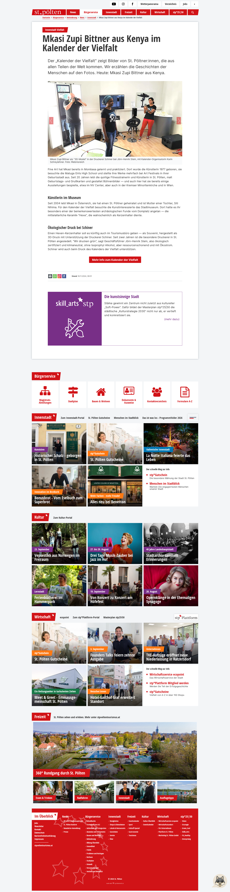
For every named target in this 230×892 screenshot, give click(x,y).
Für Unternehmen (165, 828)
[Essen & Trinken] (53, 792)
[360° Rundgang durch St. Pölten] (115, 751)
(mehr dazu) (171, 319)
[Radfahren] (94, 792)
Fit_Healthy (186, 835)
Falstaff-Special (134, 828)
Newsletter (39, 826)
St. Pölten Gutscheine (99, 418)
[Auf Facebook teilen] (64, 276)
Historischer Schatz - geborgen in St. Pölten (57, 458)
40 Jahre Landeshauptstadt (73, 821)
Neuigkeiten (114, 821)
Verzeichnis (170, 4)
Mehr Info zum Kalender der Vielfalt (115, 259)
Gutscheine (114, 832)
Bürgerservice (91, 12)
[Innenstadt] (136, 792)
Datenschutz (39, 832)
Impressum (39, 839)
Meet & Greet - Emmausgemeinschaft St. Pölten (55, 699)
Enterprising (186, 839)
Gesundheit (91, 846)
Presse (66, 832)
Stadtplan (73, 401)
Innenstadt (111, 12)
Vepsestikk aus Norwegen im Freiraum (57, 557)
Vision (184, 821)
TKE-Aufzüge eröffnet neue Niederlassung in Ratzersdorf (168, 657)
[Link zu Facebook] (133, 4)
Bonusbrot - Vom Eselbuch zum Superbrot (58, 500)
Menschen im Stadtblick (126, 418)
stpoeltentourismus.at (108, 717)
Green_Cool (186, 828)
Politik (89, 850)
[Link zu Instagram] (123, 4)
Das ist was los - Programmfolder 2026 (162, 418)
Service (112, 835)
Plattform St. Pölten (166, 832)
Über (111, 839)
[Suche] (193, 12)
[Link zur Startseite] (49, 12)
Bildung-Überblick (93, 843)
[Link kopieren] (59, 276)
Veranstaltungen (93, 868)
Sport (131, 825)
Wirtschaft (160, 12)
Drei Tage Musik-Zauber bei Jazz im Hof (111, 557)
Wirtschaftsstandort (166, 825)
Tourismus (132, 835)
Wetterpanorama (149, 4)
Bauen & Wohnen (101, 401)
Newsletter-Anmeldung (72, 828)
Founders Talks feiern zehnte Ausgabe (112, 657)
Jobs (185, 4)
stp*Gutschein (158, 474)
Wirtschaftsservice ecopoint (167, 674)
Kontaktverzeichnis (157, 401)
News (73, 12)
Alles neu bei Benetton (108, 502)
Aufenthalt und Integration (96, 828)
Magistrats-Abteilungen (45, 401)
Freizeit (128, 12)
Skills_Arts (185, 832)
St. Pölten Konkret (70, 825)
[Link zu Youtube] (114, 4)
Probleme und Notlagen (95, 853)
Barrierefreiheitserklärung (45, 836)
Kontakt (37, 829)
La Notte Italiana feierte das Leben (168, 458)
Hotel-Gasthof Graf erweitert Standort (112, 699)
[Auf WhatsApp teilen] (55, 276)
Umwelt (89, 864)
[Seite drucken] (50, 276)
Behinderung (91, 839)
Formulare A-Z (184, 401)
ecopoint (64, 617)
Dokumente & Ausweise (129, 401)
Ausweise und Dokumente (96, 832)
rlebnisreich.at (120, 883)
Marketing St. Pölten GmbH (168, 835)
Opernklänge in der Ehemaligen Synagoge (170, 600)
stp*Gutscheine (159, 691)
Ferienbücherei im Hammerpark (48, 600)
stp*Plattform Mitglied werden (169, 683)
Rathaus (90, 857)
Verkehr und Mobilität (95, 871)
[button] (51, 120)
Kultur (143, 12)
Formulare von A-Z (93, 825)
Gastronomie (133, 832)
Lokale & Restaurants (117, 828)
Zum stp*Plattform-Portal (86, 617)
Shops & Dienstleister (117, 825)
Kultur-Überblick (149, 821)
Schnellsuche (91, 821)
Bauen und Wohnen (94, 835)
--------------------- (41, 842)
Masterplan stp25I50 (113, 617)
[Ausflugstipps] (177, 792)
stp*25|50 (178, 12)
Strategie (185, 825)
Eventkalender (134, 821)
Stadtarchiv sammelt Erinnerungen (162, 557)
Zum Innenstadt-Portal (72, 418)
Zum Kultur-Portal (62, 517)
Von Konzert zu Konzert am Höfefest (111, 600)
